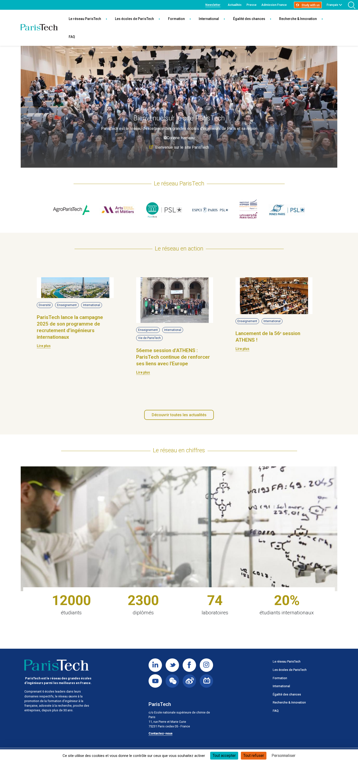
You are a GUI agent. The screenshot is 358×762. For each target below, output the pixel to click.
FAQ (72, 37)
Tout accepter (224, 755)
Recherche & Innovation (298, 19)
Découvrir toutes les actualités (179, 415)
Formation (176, 19)
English (332, 10)
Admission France (274, 5)
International (209, 19)
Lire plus (44, 346)
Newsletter (212, 5)
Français (332, 5)
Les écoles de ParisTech (134, 19)
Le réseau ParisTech (85, 19)
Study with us (310, 5)
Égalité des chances (249, 19)
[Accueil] (39, 28)
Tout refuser (253, 755)
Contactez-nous (160, 733)
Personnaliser (283, 755)
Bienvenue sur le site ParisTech (182, 147)
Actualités (235, 5)
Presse (251, 5)
